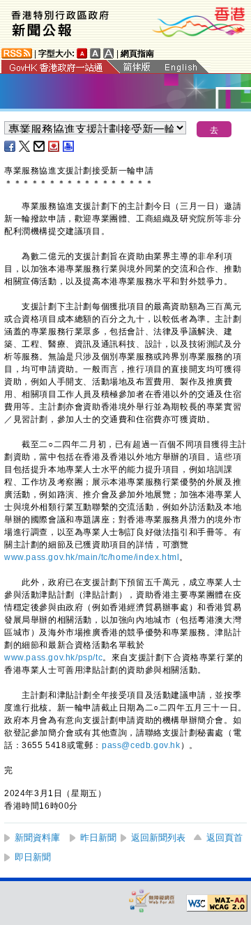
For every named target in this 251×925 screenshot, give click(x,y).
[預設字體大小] (82, 53)
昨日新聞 (98, 837)
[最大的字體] (108, 53)
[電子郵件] (39, 146)
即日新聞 (33, 857)
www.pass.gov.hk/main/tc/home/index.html (91, 557)
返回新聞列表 (158, 837)
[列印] (69, 146)
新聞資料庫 (37, 837)
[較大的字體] (95, 53)
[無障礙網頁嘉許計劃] (152, 900)
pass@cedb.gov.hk (141, 745)
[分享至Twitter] (25, 146)
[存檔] (54, 146)
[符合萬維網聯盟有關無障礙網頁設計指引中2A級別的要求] (217, 903)
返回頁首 (224, 837)
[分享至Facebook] (10, 146)
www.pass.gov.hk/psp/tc (53, 657)
